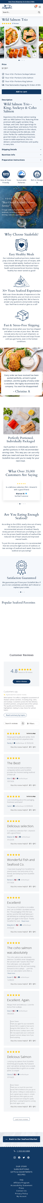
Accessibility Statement (21, 1185)
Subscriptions (21, 1169)
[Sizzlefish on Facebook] (19, 1157)
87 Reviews (15, 23)
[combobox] (21, 12)
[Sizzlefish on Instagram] (15, 1157)
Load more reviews (21, 1119)
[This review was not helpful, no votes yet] (33, 747)
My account (22, 1196)
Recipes (21, 1174)
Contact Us (21, 1191)
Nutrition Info (8, 155)
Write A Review (21, 681)
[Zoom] (35, 55)
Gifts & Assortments (21, 1172)
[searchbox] (12, 723)
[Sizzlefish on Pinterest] (28, 1157)
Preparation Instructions (13, 160)
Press (21, 1188)
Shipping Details (9, 149)
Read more (25, 921)
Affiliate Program (22, 1183)
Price (4, 64)
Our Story (21, 1166)
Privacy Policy (21, 1193)
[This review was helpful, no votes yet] (30, 747)
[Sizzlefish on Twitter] (24, 1157)
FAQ (21, 1180)
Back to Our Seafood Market (23, 1139)
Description (7, 100)
